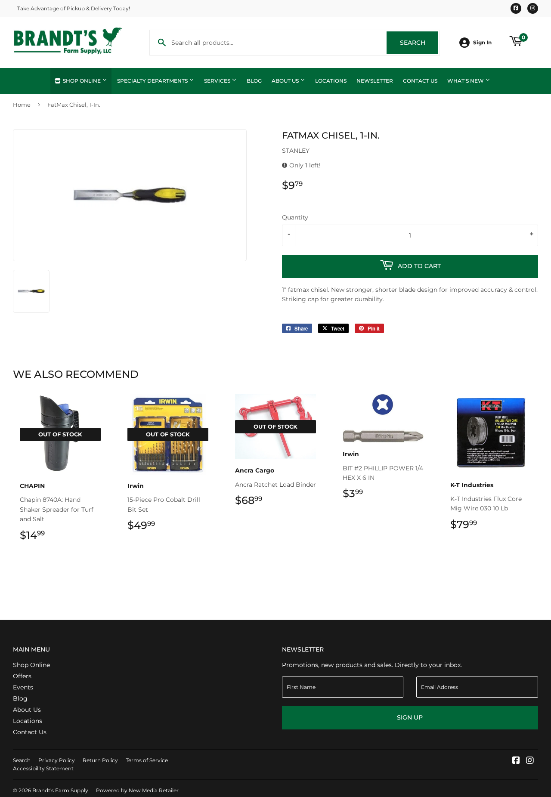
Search (419, 42)
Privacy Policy (56, 760)
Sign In (482, 42)
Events (23, 687)
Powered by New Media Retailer (137, 790)
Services (218, 80)
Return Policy (100, 760)
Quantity (295, 217)
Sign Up (410, 717)
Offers (22, 676)
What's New (466, 80)
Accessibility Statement (43, 768)
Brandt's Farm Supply (60, 790)
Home (22, 104)
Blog (254, 80)
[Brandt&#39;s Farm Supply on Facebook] (516, 761)
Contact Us (420, 80)
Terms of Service (147, 760)
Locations (331, 80)
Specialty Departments (153, 80)
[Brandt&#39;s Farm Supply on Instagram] (530, 761)
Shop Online (82, 80)
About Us (286, 80)
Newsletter (374, 80)
